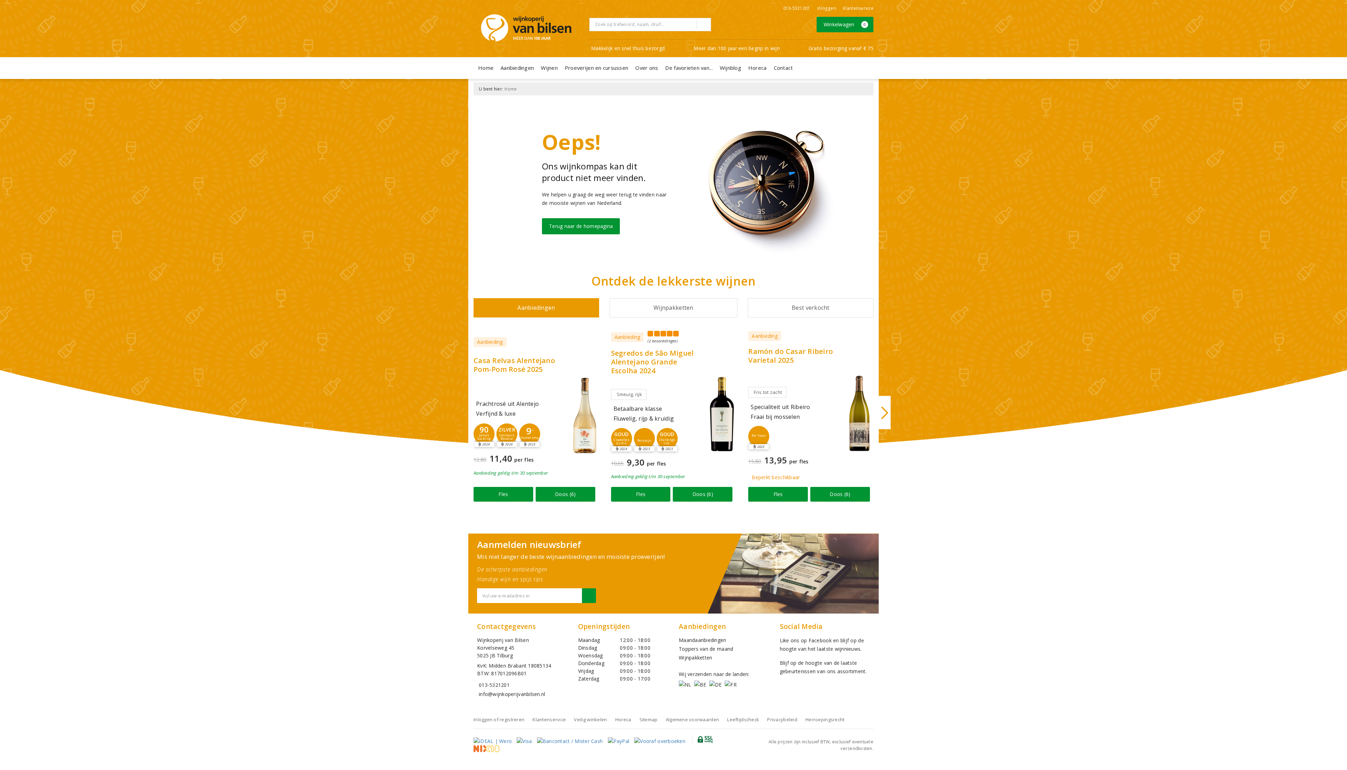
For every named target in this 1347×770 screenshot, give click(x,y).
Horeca (757, 67)
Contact (783, 67)
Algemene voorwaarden (692, 719)
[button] (484, 433)
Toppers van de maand (706, 648)
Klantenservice (858, 8)
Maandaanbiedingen (702, 640)
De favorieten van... (688, 67)
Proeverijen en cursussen (596, 67)
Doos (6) (565, 494)
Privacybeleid (782, 719)
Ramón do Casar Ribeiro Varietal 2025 (790, 355)
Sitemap (648, 719)
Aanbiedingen (517, 67)
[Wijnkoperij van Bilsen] (526, 27)
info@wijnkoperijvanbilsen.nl (512, 694)
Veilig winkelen (590, 719)
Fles (503, 494)
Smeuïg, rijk (629, 394)
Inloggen (826, 8)
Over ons (646, 67)
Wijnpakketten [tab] (673, 308)
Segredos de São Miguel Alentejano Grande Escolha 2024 (652, 362)
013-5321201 (796, 8)
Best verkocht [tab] (810, 308)
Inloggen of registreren (499, 719)
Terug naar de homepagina (581, 226)
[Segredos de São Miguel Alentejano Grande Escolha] (722, 414)
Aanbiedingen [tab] (536, 308)
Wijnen (549, 67)
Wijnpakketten (695, 657)
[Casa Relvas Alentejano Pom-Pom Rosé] (585, 415)
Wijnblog (730, 67)
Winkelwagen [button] (845, 24)
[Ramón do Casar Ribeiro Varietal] (859, 413)
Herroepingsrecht (824, 719)
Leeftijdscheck (743, 719)
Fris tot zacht (768, 392)
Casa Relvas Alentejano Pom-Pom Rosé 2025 (514, 365)
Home (486, 67)
